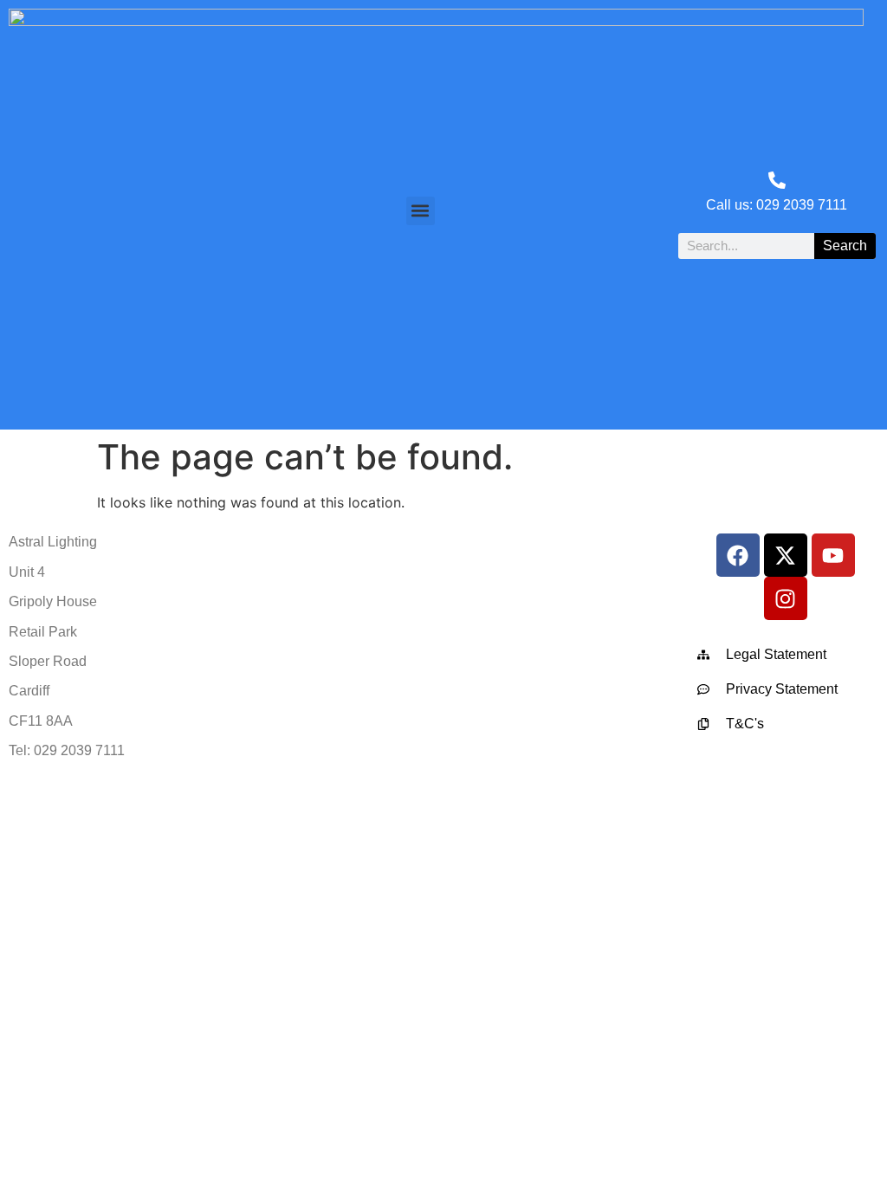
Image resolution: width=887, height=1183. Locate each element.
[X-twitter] (785, 555)
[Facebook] (738, 555)
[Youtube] (833, 555)
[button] (420, 211)
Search (845, 245)
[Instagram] (785, 598)
